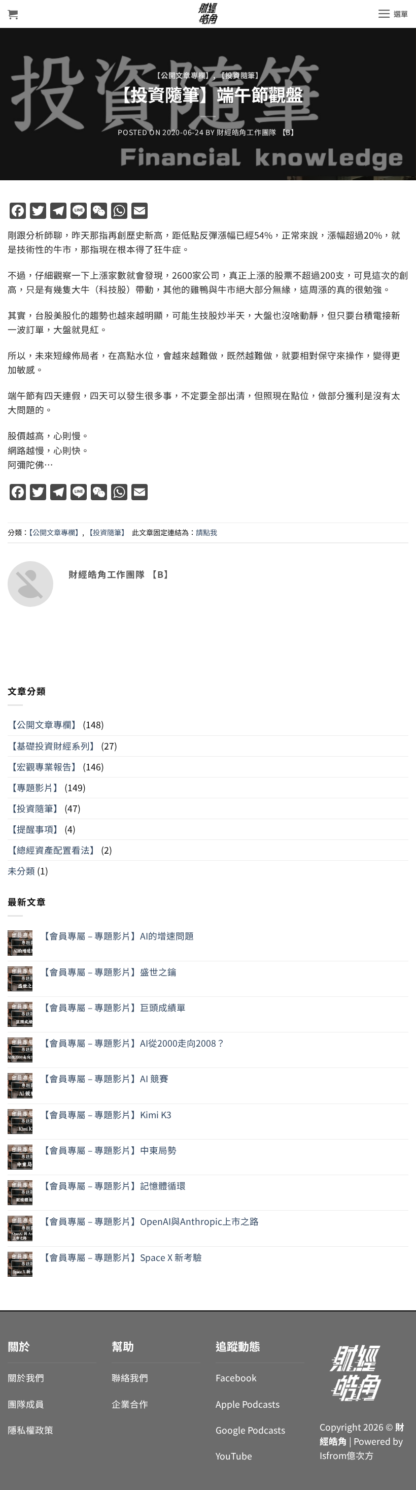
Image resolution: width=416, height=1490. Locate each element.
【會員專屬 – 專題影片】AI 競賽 (104, 1078)
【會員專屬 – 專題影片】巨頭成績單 (113, 1007)
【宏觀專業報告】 (44, 766)
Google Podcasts (250, 1429)
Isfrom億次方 (347, 1455)
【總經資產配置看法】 (53, 850)
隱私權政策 (30, 1429)
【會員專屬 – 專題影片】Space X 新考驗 (121, 1257)
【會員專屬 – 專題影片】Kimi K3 (105, 1114)
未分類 (21, 870)
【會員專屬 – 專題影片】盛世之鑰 (108, 971)
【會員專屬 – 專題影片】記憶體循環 (113, 1185)
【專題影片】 (35, 787)
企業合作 (130, 1404)
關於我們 (26, 1377)
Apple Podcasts (248, 1404)
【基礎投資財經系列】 (53, 745)
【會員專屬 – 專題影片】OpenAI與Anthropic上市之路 (149, 1221)
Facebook (236, 1377)
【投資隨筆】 (240, 75)
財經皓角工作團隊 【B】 (257, 132)
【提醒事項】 (35, 829)
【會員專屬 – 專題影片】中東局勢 (108, 1150)
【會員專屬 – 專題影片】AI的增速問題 (117, 935)
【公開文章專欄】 (183, 75)
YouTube (234, 1455)
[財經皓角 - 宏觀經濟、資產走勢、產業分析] (208, 14)
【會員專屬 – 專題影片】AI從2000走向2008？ (132, 1043)
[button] (13, 14)
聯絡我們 (130, 1377)
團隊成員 (26, 1404)
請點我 (206, 532)
